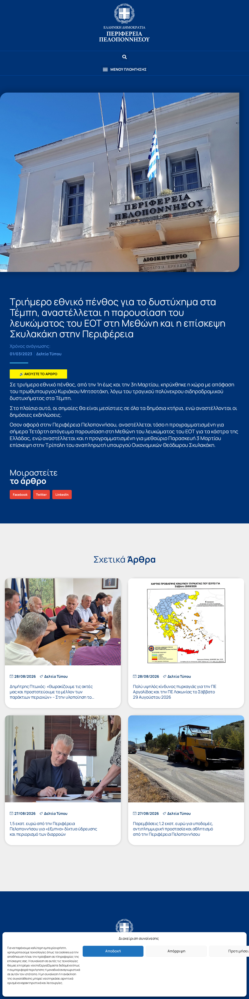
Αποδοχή (113, 951)
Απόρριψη (176, 951)
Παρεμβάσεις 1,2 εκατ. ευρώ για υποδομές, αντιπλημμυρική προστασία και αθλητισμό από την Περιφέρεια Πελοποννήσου (173, 829)
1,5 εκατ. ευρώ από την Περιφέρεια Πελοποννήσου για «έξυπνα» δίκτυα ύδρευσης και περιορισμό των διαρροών (53, 829)
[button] (124, 69)
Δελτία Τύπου (49, 353)
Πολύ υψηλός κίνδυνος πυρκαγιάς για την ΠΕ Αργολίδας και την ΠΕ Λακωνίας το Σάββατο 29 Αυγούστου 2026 (174, 692)
